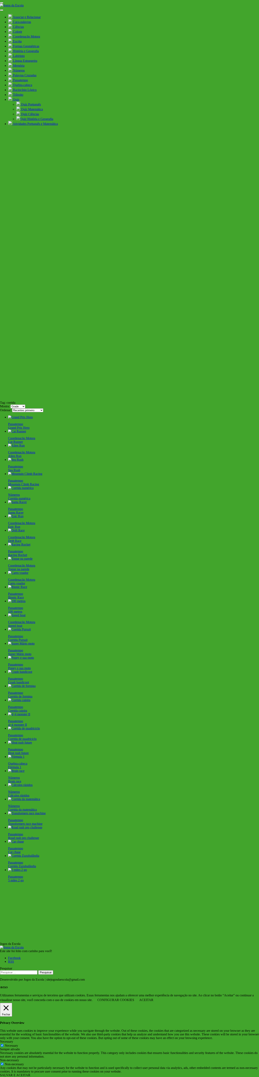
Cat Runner (15, 442)
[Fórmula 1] (16, 756)
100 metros (15, 611)
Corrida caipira (17, 710)
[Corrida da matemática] (24, 799)
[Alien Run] (16, 445)
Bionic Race (16, 597)
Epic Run (14, 526)
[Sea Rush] (15, 459)
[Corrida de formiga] (22, 686)
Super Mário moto (19, 654)
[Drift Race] (16, 530)
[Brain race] (16, 770)
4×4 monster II (17, 724)
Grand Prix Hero (19, 427)
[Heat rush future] (20, 742)
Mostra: (5, 406)
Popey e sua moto (19, 668)
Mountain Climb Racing (23, 484)
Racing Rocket (17, 555)
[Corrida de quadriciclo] (24, 728)
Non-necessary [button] (9, 1060)
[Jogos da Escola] (12, 5)
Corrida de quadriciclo (22, 739)
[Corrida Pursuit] (19, 629)
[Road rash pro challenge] (25, 827)
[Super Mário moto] (21, 643)
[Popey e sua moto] (21, 657)
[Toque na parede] (20, 558)
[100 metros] (16, 601)
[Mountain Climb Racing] (25, 473)
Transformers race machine (25, 823)
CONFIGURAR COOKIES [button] (115, 1000)
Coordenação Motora (21, 438)
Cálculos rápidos (18, 795)
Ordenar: (5, 410)
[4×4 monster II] (19, 714)
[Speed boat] (16, 615)
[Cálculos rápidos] (20, 785)
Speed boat (15, 625)
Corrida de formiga (20, 696)
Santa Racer (15, 512)
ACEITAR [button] (146, 1000)
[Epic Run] (15, 516)
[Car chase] (16, 841)
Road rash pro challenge (23, 838)
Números (14, 494)
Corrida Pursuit (18, 640)
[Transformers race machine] (27, 813)
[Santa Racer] (17, 502)
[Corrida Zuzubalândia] (23, 855)
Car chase (14, 852)
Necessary (11, 1045)
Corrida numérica (19, 498)
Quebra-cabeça (17, 763)
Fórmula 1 (14, 767)
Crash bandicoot (18, 682)
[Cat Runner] (17, 431)
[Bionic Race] (17, 587)
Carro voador (16, 583)
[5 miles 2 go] (17, 870)
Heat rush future (18, 753)
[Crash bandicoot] (20, 671)
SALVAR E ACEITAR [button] (15, 1075)
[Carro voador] (18, 572)
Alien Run (14, 456)
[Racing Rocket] (19, 544)
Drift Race (14, 541)
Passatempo (15, 424)
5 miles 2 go (16, 880)
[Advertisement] (129, 370)
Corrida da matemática (22, 809)
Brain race (14, 781)
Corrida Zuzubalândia (22, 866)
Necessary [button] (6, 1041)
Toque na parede (18, 569)
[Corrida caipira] (19, 700)
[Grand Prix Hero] (20, 417)
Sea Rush (14, 470)
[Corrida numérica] (21, 488)
